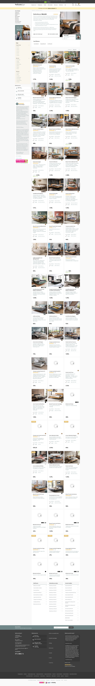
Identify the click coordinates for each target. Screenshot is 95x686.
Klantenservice (18, 85)
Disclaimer (48, 680)
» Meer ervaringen (19, 158)
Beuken (18, 62)
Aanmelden (71, 627)
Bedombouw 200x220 (53, 611)
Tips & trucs (51, 662)
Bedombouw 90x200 (52, 585)
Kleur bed (17, 58)
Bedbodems (61, 5)
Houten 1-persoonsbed (69, 620)
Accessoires (17, 20)
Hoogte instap (18, 45)
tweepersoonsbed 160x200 (39, 674)
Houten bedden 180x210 (69, 597)
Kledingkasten (40, 5)
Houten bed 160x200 (59, 674)
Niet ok (49, 2)
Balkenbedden (67, 618)
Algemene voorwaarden (41, 680)
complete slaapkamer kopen (31, 674)
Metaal (18, 81)
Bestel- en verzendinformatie (54, 633)
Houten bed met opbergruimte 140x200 (70, 606)
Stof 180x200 (50, 44)
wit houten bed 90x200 (69, 608)
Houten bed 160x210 (68, 588)
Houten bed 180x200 (65, 674)
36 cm (18, 48)
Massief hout (19, 80)
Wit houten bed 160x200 (69, 613)
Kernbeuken (19, 77)
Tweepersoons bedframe (37, 599)
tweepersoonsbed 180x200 (47, 674)
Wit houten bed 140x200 (69, 611)
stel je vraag (19, 98)
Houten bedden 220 (68, 599)
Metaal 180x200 (43, 44)
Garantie (50, 653)
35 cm (18, 46)
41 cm (18, 52)
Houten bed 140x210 (68, 585)
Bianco (18, 65)
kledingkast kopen (20, 674)
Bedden (45, 5)
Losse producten (17, 23)
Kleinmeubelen (50, 5)
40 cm (18, 51)
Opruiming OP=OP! (18, 21)
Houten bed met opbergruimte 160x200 (70, 602)
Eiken (18, 74)
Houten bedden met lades (37, 588)
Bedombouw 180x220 (52, 606)
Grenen (18, 76)
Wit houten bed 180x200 (69, 615)
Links (62, 680)
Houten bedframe (36, 590)
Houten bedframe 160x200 (73, 674)
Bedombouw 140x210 (52, 592)
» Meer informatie (63, 0)
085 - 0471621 (20, 88)
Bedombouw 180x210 (52, 604)
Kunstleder (19, 78)
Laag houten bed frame (37, 597)
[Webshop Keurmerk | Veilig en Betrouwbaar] (22, 162)
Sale (65, 5)
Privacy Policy (58, 680)
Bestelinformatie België (53, 638)
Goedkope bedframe (36, 602)
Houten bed (53, 674)
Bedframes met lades (36, 585)
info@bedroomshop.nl (21, 95)
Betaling (50, 643)
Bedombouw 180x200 (52, 602)
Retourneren (51, 648)
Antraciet (18, 59)
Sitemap (65, 680)
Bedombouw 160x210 (52, 597)
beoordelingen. (72, 666)
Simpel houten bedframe (37, 592)
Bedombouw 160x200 (52, 595)
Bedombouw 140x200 (52, 590)
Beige (18, 61)
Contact (50, 658)
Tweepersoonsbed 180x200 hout (70, 592)
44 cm (18, 55)
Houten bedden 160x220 (69, 595)
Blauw (18, 67)
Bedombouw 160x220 (52, 599)
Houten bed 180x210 (68, 590)
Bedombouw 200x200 (53, 608)
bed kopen (25, 674)
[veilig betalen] (51, 682)
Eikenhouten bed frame (37, 604)
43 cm (18, 54)
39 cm (18, 49)
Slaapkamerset (33, 5)
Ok (45, 2)
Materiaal (17, 71)
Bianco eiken (19, 64)
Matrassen (56, 5)
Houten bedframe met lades (38, 595)
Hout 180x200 (36, 44)
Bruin (18, 68)
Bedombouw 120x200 (52, 588)
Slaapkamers (17, 12)
